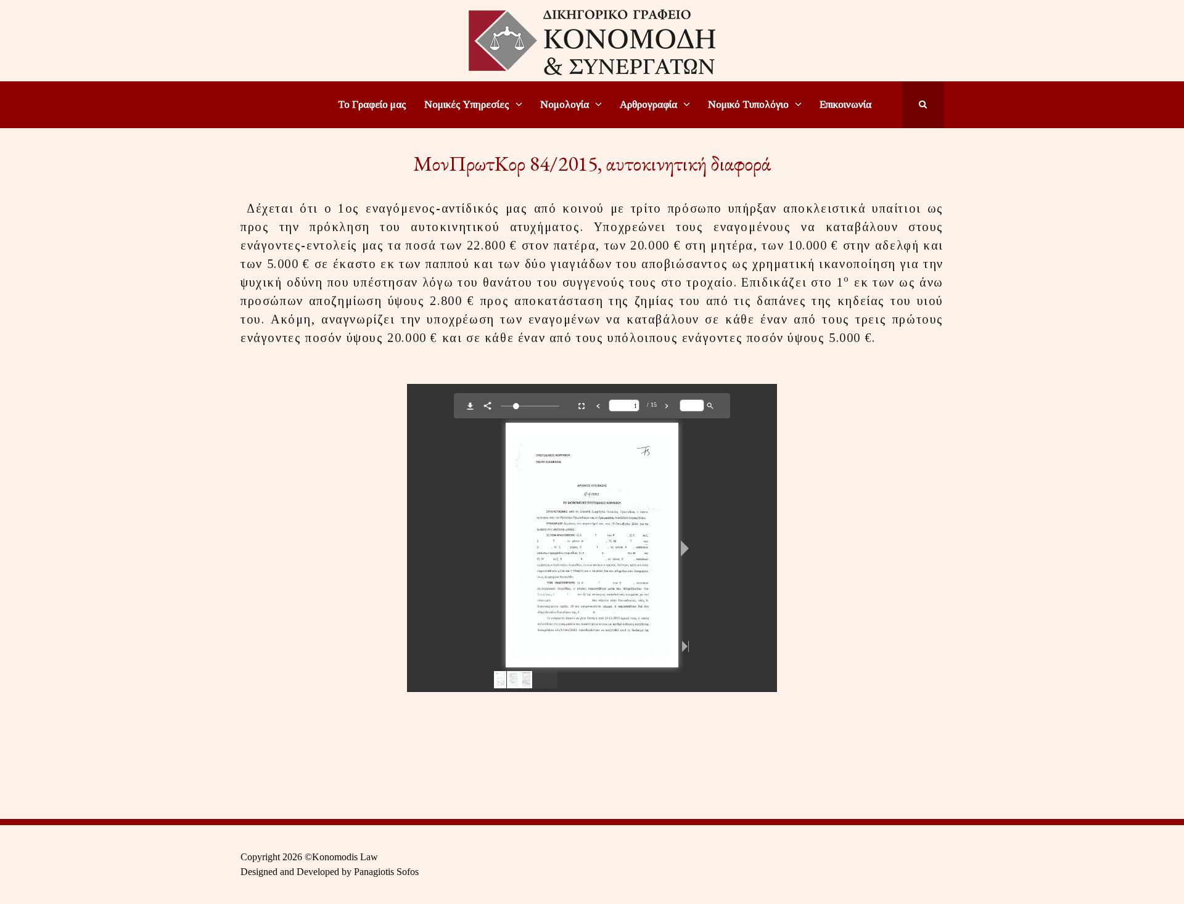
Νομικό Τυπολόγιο (748, 104)
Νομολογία (564, 104)
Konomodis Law (345, 857)
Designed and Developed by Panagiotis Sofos (329, 871)
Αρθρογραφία (648, 104)
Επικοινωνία (845, 104)
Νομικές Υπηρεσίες (466, 104)
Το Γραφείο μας (372, 104)
